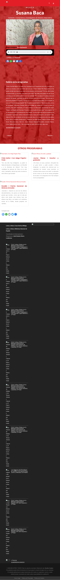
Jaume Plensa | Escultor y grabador (45, 159)
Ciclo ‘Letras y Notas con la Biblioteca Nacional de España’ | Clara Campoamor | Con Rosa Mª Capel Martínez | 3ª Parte (19, 247)
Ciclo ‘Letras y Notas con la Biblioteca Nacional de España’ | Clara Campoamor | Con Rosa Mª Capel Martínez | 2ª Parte (19, 279)
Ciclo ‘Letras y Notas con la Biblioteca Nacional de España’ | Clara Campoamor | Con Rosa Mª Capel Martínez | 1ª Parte (19, 312)
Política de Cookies (39, 578)
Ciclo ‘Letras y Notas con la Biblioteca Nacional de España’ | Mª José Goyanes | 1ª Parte (19, 530)
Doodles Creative (49, 568)
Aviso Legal (17, 578)
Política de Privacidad (27, 578)
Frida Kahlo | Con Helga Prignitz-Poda (14, 159)
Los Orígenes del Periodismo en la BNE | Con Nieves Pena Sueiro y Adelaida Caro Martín (19, 471)
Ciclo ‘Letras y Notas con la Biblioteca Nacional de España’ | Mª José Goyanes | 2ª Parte (19, 502)
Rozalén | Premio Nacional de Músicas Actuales (14, 187)
